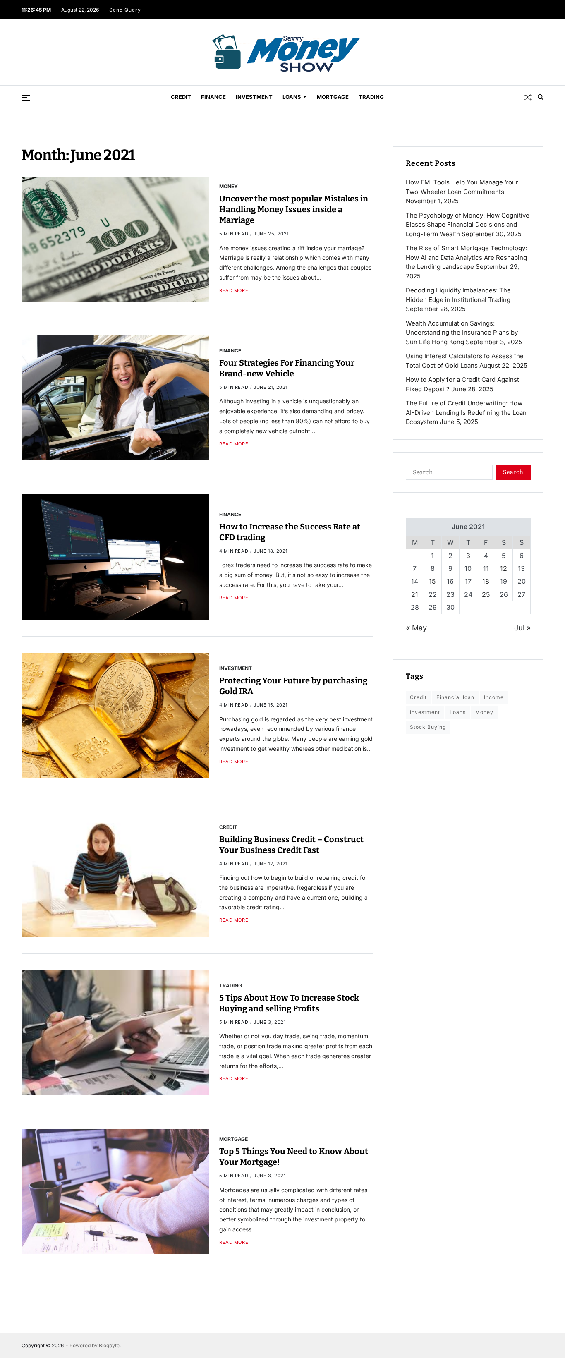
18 (485, 581)
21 (414, 594)
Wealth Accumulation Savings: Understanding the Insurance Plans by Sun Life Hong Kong (462, 332)
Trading (371, 96)
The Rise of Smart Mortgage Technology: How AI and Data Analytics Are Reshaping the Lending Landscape (466, 257)
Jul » (522, 627)
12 (503, 568)
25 (486, 594)
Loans (291, 96)
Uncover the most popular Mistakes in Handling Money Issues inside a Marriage (293, 209)
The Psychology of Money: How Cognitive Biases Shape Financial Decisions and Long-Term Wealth (467, 224)
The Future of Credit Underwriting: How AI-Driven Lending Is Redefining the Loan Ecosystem (466, 412)
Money (228, 186)
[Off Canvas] (26, 98)
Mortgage (333, 96)
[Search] (540, 97)
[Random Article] (528, 97)
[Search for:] (447, 474)
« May (416, 627)
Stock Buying (428, 727)
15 (432, 581)
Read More (233, 290)
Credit (181, 96)
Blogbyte (109, 1345)
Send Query (125, 10)
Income (494, 697)
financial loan (455, 697)
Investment (254, 96)
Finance (213, 96)
